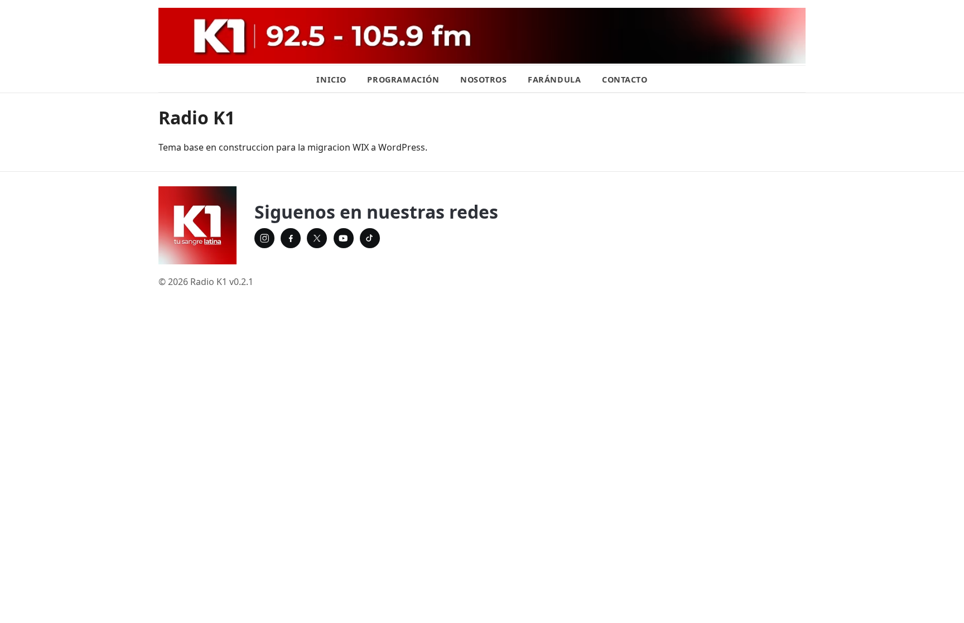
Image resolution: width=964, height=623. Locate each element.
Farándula (554, 79)
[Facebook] (291, 238)
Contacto (625, 79)
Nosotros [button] (483, 79)
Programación (403, 79)
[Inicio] (197, 225)
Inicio (331, 79)
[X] (317, 238)
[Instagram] (264, 238)
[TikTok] (370, 238)
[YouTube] (344, 238)
